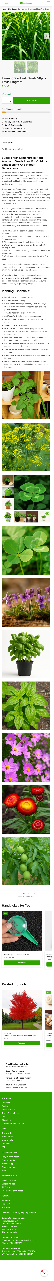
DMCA (5, 1116)
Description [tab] (7, 142)
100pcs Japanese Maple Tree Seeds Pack (20, 1035)
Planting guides (9, 1180)
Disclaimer (6, 1120)
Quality (5, 1106)
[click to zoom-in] (26, 36)
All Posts (6, 1187)
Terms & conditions (10, 1113)
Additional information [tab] (12, 149)
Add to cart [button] (22, 962)
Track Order (7, 1133)
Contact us (7, 1143)
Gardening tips (8, 1184)
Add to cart (31, 100)
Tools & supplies (9, 1163)
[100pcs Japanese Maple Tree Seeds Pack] (22, 1010)
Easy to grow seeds (10, 1157)
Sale (4, 1170)
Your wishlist (7, 1140)
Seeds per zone (9, 1167)
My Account (7, 1136)
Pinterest (6, 1204)
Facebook (6, 1200)
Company (6, 1102)
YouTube (6, 1207)
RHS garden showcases (12, 1191)
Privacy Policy (8, 1109)
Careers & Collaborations (13, 1123)
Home (4, 9)
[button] (10, 99)
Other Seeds (12, 9)
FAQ (3, 1147)
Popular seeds (8, 1160)
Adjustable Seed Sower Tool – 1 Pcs (17, 955)
